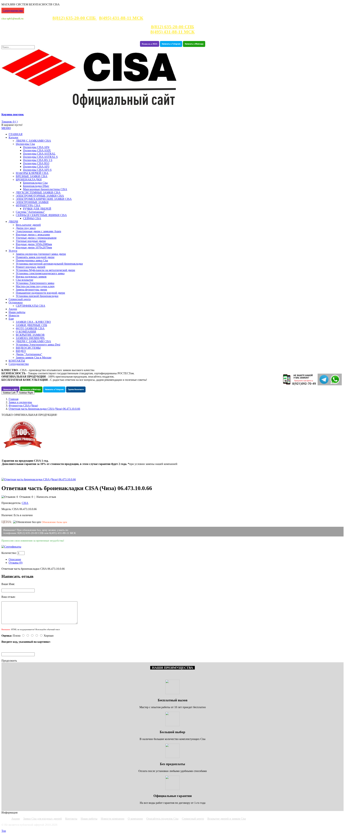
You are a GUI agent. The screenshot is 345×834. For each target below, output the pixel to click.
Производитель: (11, 502)
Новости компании (112, 818)
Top (3, 830)
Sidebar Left (9, 392)
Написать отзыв (46, 496)
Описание (15, 559)
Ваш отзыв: (8, 596)
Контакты (71, 818)
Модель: (6, 509)
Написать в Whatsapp (194, 44)
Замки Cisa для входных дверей (42, 818)
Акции (15, 818)
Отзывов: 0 (26, 496)
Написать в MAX (149, 44)
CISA (25, 502)
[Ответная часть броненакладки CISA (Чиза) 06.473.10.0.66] (38, 479)
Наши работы (89, 818)
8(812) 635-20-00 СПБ (74, 17)
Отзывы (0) (15, 562)
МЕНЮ (6, 128)
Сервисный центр (193, 818)
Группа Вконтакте (76, 389)
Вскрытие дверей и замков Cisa (226, 818)
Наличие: (7, 515)
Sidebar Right (26, 392)
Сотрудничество (13, 10)
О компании (135, 818)
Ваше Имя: (8, 584)
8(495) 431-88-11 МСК (121, 17)
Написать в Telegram (171, 44)
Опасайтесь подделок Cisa (162, 818)
